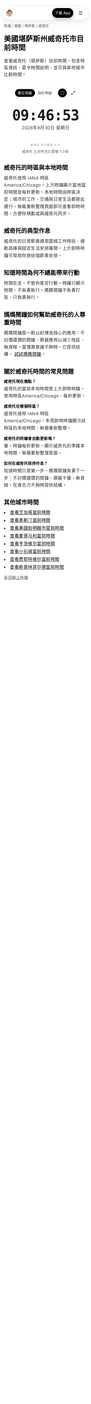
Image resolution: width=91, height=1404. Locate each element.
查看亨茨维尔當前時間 (32, 543)
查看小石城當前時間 (30, 551)
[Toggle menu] (80, 13)
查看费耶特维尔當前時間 (34, 559)
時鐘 (7, 26)
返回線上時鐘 (16, 577)
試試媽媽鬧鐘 (27, 354)
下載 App (62, 13)
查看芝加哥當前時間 (30, 512)
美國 (17, 26)
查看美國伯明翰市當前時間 (37, 528)
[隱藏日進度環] (62, 93)
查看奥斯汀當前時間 (30, 520)
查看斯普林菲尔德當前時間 (37, 567)
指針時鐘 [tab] (45, 93)
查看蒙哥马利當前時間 (32, 535)
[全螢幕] (73, 93)
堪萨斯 (30, 26)
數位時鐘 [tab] (25, 93)
